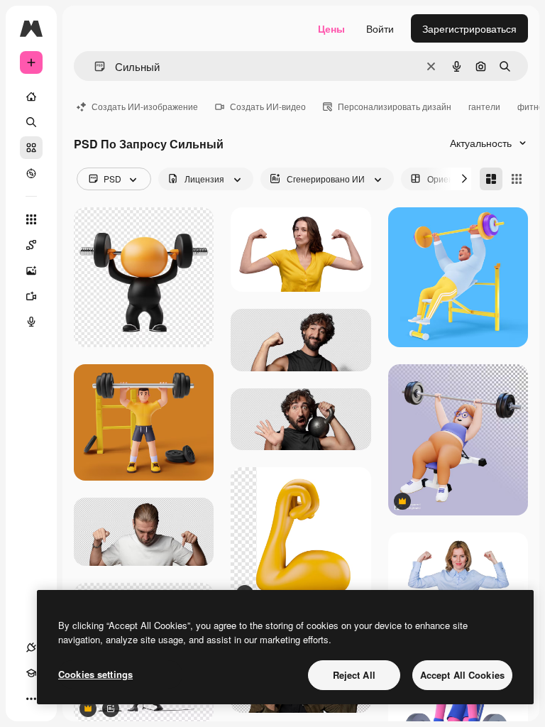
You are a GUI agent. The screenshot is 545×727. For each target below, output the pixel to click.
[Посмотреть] (31, 173)
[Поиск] (31, 122)
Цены (331, 28)
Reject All (354, 675)
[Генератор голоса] (31, 321)
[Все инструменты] (31, 219)
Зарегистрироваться (469, 28)
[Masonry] (491, 179)
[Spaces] (31, 245)
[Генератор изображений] (31, 270)
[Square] (516, 179)
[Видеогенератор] (31, 296)
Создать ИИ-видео (268, 106)
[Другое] (31, 698)
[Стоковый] (31, 147)
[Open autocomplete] (94, 66)
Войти (380, 28)
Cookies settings (95, 674)
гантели (484, 106)
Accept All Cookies (462, 675)
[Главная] (31, 96)
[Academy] (31, 673)
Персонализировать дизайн (394, 106)
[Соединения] (31, 647)
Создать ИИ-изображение (145, 106)
